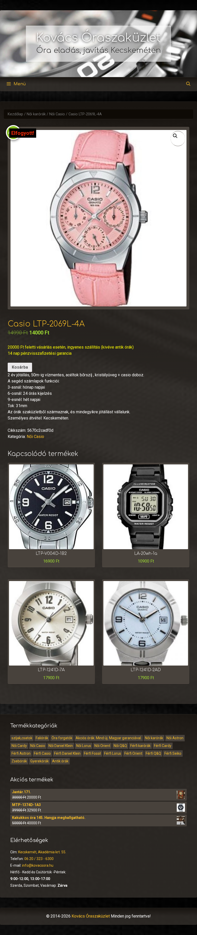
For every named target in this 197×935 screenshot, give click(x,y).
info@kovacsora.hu (37, 865)
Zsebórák (19, 761)
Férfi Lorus (112, 753)
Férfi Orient (133, 753)
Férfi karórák (140, 746)
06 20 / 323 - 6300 (39, 859)
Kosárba (20, 367)
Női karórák (36, 114)
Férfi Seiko (172, 753)
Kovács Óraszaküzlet (98, 37)
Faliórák (42, 738)
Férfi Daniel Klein (67, 753)
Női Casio (57, 114)
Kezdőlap (15, 114)
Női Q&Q (120, 746)
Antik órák (60, 761)
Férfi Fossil (92, 753)
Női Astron (174, 738)
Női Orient (102, 746)
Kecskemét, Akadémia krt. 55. (42, 852)
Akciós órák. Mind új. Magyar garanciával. (109, 738)
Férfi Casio (42, 753)
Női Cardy (19, 746)
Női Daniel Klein (60, 746)
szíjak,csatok (22, 738)
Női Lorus (83, 746)
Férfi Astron (21, 753)
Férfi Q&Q (153, 753)
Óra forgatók (62, 738)
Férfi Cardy (162, 746)
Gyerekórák (39, 761)
